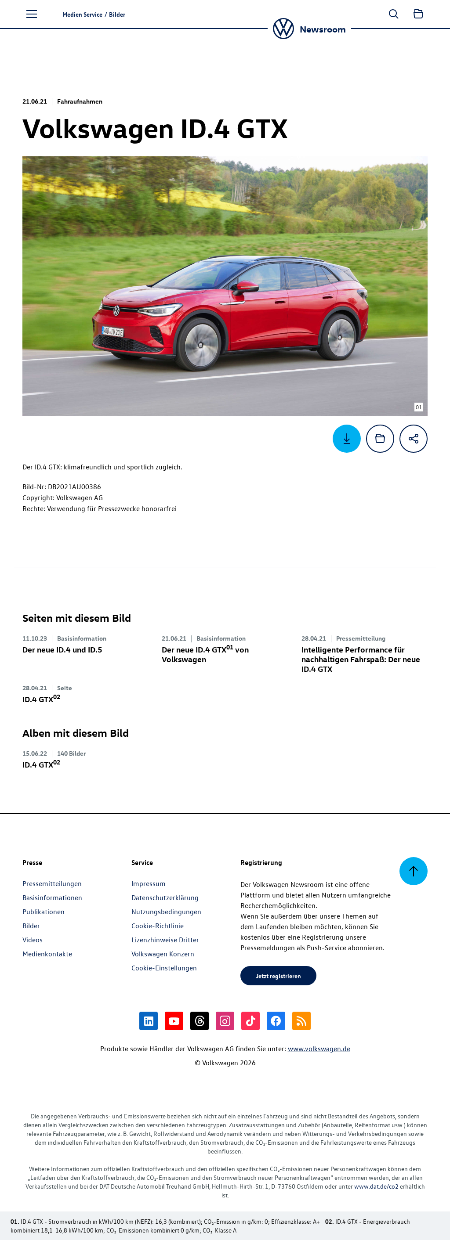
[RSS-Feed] (301, 1021)
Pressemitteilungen (52, 883)
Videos (32, 939)
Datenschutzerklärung (165, 897)
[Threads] (199, 1021)
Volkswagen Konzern (162, 953)
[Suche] (393, 14)
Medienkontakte (47, 953)
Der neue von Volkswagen (205, 654)
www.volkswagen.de (319, 1048)
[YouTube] (174, 1021)
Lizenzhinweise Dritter (165, 939)
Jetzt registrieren (278, 976)
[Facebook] (276, 1021)
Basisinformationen (52, 897)
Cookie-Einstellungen (164, 967)
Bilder (31, 925)
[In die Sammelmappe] (380, 439)
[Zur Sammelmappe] (418, 14)
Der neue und (62, 649)
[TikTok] (250, 1021)
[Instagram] (225, 1021)
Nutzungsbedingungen (166, 911)
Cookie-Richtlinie (157, 925)
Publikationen (43, 911)
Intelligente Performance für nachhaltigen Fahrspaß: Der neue (360, 659)
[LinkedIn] (148, 1021)
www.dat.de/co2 (376, 1186)
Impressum (148, 883)
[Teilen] (413, 439)
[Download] (347, 439)
